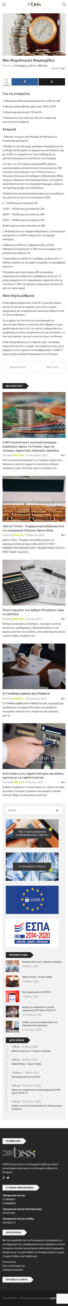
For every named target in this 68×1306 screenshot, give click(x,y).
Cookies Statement (12, 1269)
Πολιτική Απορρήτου (13, 1266)
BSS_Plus (19, 455)
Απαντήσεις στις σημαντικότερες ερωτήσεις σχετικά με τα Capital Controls (33, 775)
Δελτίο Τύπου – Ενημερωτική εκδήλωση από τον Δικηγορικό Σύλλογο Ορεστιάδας (33, 528)
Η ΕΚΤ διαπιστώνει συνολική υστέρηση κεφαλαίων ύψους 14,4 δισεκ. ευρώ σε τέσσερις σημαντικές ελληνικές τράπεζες (30, 446)
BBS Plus (43, 65)
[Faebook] (3, 1177)
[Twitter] (8, 1177)
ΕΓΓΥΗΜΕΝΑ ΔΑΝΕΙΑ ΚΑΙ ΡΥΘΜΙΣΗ (26, 693)
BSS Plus (18, 535)
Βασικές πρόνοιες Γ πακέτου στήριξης (42, 961)
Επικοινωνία (9, 1262)
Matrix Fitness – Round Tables (37, 977)
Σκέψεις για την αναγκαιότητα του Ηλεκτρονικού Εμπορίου (40, 1024)
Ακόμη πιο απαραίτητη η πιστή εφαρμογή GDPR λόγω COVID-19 (38, 1009)
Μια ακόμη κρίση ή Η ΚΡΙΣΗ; (36, 992)
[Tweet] (52, 81)
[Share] (25, 81)
